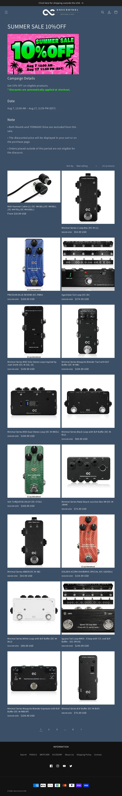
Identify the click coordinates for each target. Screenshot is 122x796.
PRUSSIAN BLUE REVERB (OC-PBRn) (25, 294)
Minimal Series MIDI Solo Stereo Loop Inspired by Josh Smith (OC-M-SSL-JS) (32, 363)
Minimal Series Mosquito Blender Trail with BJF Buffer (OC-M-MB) (85, 363)
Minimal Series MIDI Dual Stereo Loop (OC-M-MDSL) (33, 431)
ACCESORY (57, 754)
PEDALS (33, 754)
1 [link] (41, 729)
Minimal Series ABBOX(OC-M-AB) (23, 571)
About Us (69, 754)
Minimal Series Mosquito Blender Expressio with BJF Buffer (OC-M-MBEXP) (33, 710)
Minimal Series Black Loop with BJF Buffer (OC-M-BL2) (87, 433)
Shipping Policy (84, 754)
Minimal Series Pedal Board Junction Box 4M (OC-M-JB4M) (88, 503)
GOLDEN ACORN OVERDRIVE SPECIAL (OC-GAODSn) (87, 571)
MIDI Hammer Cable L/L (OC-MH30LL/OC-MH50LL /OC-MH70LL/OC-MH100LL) (31, 208)
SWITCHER (45, 754)
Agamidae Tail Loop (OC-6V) (76, 294)
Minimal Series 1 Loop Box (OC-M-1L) (80, 227)
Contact (98, 754)
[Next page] (81, 729)
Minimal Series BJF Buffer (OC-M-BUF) (81, 708)
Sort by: (70, 166)
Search (23, 754)
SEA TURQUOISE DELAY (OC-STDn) (24, 501)
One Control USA (20, 791)
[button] (6, 12)
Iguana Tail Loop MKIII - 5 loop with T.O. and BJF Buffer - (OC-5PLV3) (86, 640)
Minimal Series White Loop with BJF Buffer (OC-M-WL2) (32, 640)
